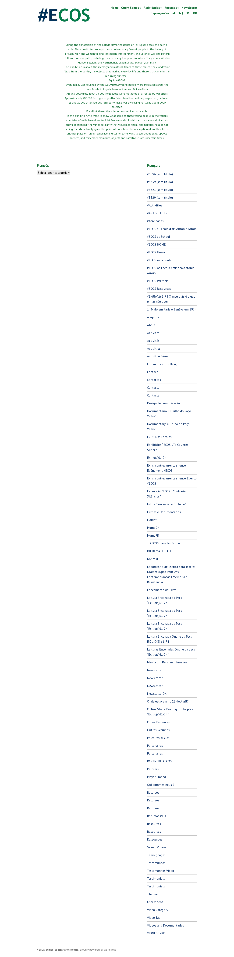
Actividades (152, 7)
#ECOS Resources (159, 289)
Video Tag (153, 918)
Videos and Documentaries (165, 925)
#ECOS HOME (156, 244)
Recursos (170, 7)
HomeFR (153, 535)
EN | (180, 13)
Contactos (154, 380)
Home (115, 7)
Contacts (153, 387)
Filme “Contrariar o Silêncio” (166, 504)
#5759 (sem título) (160, 182)
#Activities (154, 205)
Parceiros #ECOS (158, 738)
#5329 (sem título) (160, 197)
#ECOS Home (156, 252)
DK (195, 13)
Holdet (152, 520)
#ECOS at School (158, 237)
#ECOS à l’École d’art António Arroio (172, 229)
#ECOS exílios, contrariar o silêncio (57, 949)
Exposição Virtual (163, 13)
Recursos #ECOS (158, 816)
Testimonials (156, 878)
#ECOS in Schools (159, 260)
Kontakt (152, 559)
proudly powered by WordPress (98, 949)
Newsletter (189, 7)
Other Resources (158, 722)
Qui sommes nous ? (160, 785)
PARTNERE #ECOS (159, 761)
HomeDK (153, 528)
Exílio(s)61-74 (156, 458)
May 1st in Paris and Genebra (167, 662)
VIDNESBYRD (156, 933)
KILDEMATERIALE (159, 551)
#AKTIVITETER (157, 213)
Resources (154, 824)
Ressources (154, 839)
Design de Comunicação (163, 403)
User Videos (155, 902)
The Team (153, 894)
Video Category (157, 910)
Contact (152, 372)
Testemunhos (156, 863)
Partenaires (155, 746)
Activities (153, 348)
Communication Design (163, 364)
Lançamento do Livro (162, 590)
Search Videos (156, 847)
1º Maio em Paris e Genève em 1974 (171, 309)
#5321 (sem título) (160, 190)
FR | (188, 13)
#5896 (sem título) (160, 174)
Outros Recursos (158, 730)
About (151, 325)
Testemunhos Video (160, 871)
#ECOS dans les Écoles (165, 543)
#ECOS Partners (158, 281)
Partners (153, 769)
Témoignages (156, 855)
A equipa (153, 317)
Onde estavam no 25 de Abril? (167, 701)
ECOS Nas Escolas (159, 437)
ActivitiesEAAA (157, 356)
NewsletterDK (157, 694)
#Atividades (155, 221)
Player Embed (156, 777)
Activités (153, 333)
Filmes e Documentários (164, 512)
